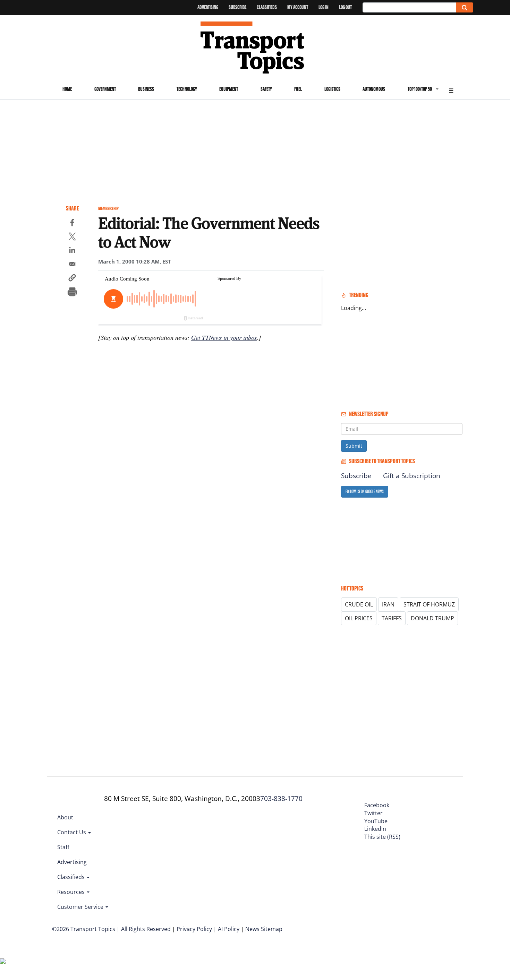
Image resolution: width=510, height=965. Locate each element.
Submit (354, 445)
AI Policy (228, 929)
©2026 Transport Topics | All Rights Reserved (111, 929)
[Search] (464, 7)
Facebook (376, 805)
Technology (187, 89)
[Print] (72, 292)
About (65, 817)
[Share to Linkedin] (72, 251)
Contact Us (72, 832)
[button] (72, 279)
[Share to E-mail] (72, 265)
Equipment (228, 89)
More (451, 89)
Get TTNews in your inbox (224, 337)
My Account (297, 7)
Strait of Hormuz (429, 604)
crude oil (359, 604)
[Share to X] (72, 237)
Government (105, 89)
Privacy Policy (194, 929)
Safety (266, 89)
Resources (71, 892)
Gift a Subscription (411, 475)
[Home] (255, 47)
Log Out (345, 7)
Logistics (332, 89)
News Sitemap (263, 929)
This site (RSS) (382, 837)
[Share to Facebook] (72, 223)
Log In (323, 7)
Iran (388, 604)
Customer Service (81, 907)
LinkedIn (375, 829)
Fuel (298, 89)
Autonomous (374, 89)
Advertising (207, 7)
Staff (63, 847)
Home (67, 89)
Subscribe (237, 7)
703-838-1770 (281, 798)
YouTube (376, 821)
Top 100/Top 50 (420, 89)
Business (146, 89)
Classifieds (267, 7)
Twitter (373, 813)
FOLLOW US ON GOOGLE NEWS (365, 491)
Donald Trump (432, 618)
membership (108, 209)
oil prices (359, 618)
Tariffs (392, 618)
